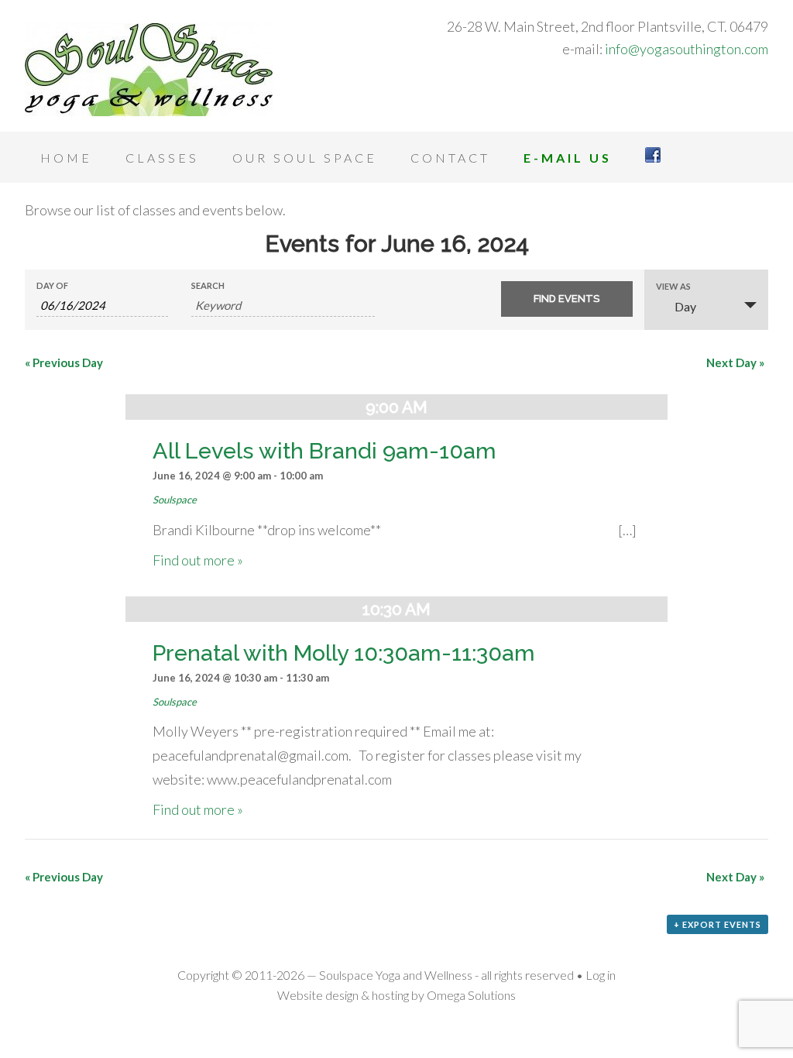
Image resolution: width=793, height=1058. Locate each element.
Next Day (735, 362)
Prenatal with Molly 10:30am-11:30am (344, 653)
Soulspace (175, 499)
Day (685, 306)
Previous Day (64, 362)
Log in (600, 974)
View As (673, 286)
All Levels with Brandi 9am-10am (324, 451)
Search (208, 285)
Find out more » (198, 560)
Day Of (52, 285)
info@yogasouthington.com (686, 48)
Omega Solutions (471, 995)
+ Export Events (717, 924)
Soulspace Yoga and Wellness (149, 69)
